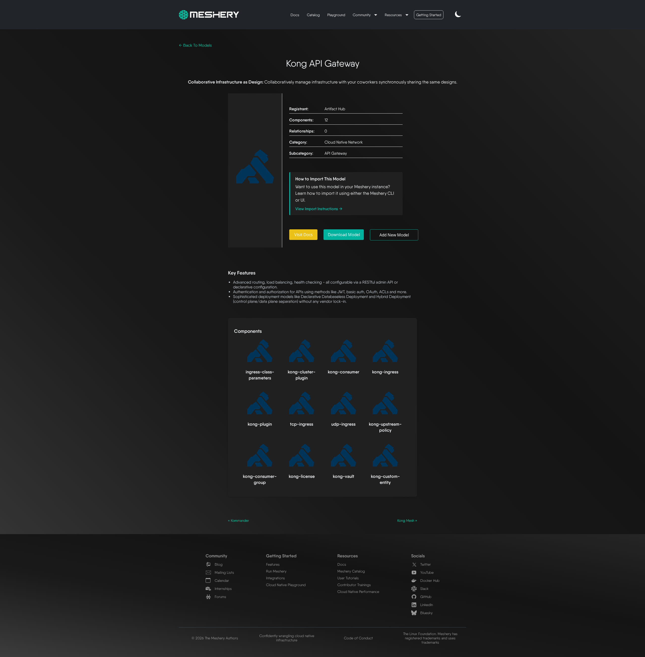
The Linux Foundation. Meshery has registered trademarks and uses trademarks (430, 638)
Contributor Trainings (354, 585)
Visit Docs (303, 234)
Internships (223, 588)
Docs (295, 15)
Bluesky (426, 613)
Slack (424, 588)
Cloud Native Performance (358, 591)
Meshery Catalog (351, 571)
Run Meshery (276, 571)
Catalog (313, 15)
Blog (218, 564)
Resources (394, 15)
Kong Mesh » (407, 520)
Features (273, 564)
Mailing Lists (224, 572)
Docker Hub (429, 580)
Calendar (221, 580)
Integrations (275, 578)
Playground (336, 15)
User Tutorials (348, 578)
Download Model (344, 234)
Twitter (425, 564)
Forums (220, 596)
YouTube (426, 572)
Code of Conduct (358, 638)
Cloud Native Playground (286, 585)
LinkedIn (426, 605)
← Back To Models (195, 45)
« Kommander (238, 520)
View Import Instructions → (318, 208)
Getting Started (428, 15)
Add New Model (394, 235)
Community (362, 15)
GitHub (425, 596)
